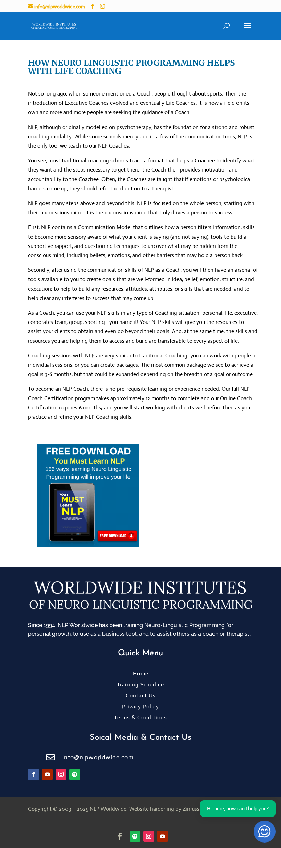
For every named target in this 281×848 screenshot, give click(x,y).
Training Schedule (140, 684)
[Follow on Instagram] (61, 774)
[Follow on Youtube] (47, 774)
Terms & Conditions (140, 717)
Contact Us (141, 695)
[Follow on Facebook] (33, 774)
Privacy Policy (140, 706)
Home (140, 673)
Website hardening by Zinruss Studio (172, 808)
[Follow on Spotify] (74, 774)
